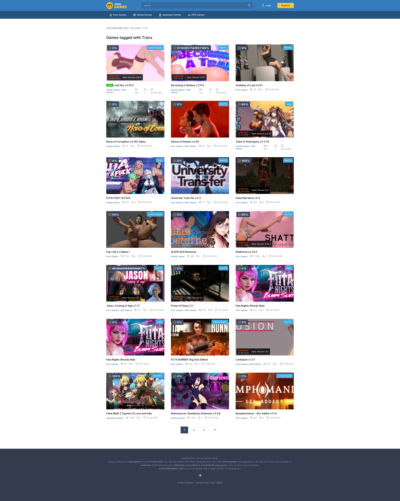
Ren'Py (223, 47)
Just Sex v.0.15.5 (124, 85)
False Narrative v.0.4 (248, 198)
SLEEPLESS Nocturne (183, 251)
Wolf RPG (157, 376)
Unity (159, 160)
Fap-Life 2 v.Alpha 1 (118, 251)
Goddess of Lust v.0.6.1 (249, 85)
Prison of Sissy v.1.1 (182, 305)
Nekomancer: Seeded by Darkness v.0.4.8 (195, 413)
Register (285, 5)
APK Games (198, 14)
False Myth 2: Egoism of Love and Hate (129, 413)
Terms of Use (202, 482)
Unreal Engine (155, 47)
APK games (221, 465)
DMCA (220, 482)
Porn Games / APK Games (183, 146)
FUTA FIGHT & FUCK (118, 198)
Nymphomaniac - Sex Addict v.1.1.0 (256, 413)
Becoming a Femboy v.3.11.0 (187, 85)
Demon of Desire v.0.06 (185, 141)
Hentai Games (144, 14)
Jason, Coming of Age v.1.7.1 (123, 305)
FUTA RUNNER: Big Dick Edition (189, 359)
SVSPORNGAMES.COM (117, 28)
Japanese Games (171, 14)
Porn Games (119, 14)
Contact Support (185, 482)
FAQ (213, 482)
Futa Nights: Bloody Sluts (250, 305)
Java (289, 104)
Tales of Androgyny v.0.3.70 (252, 141)
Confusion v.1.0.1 (245, 359)
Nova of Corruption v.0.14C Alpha (126, 141)
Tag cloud (135, 28)
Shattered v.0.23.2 (246, 251)
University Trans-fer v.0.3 (186, 198)
